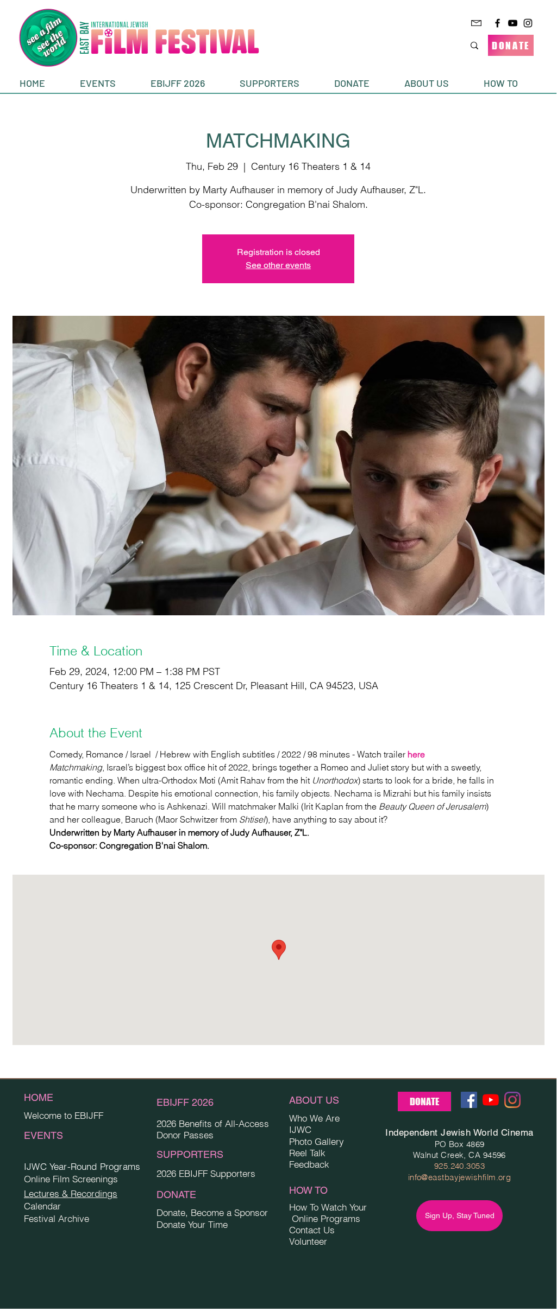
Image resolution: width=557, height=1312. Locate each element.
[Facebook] (497, 23)
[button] (107, 83)
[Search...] (474, 45)
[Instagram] (528, 23)
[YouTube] (512, 23)
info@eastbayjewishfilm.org (459, 1177)
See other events (278, 265)
